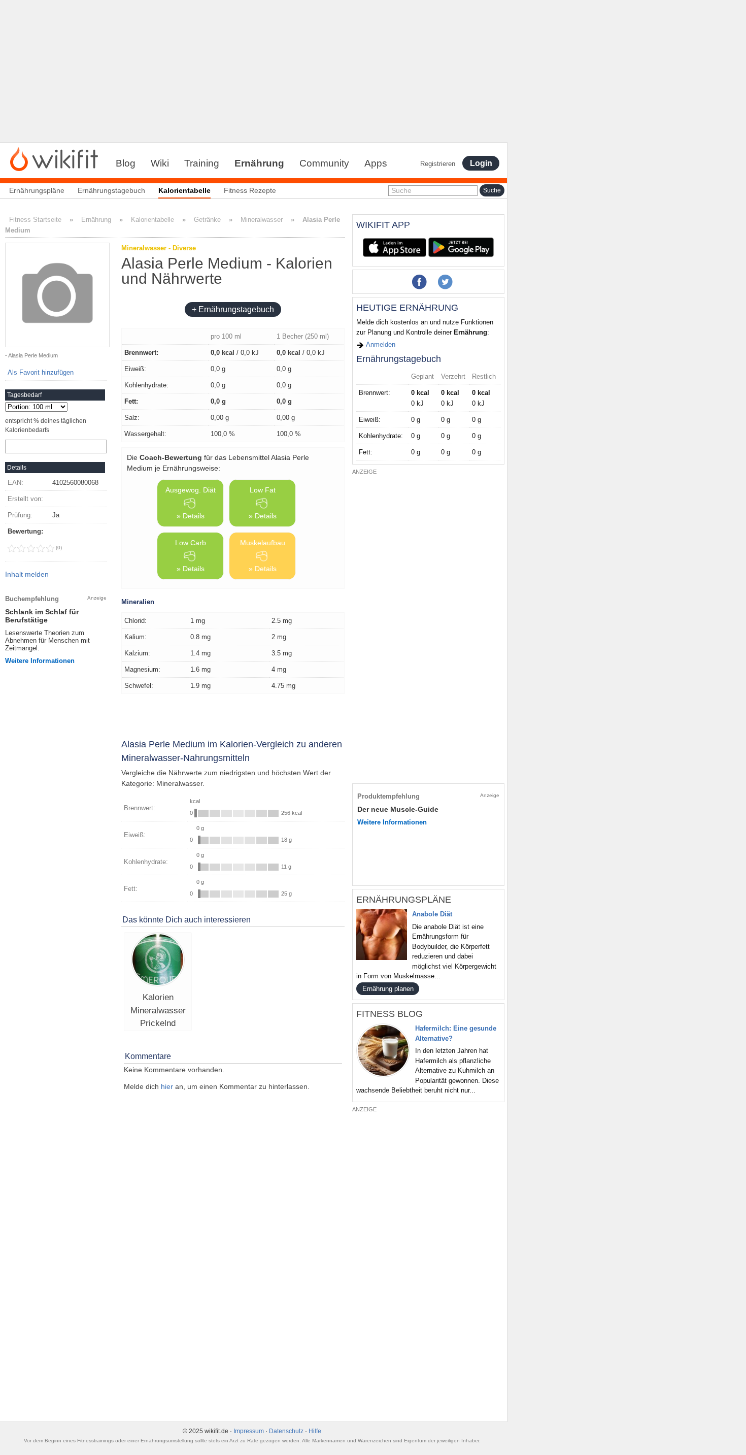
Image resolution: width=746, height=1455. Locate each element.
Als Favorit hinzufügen (41, 372)
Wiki (160, 163)
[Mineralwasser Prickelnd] (158, 961)
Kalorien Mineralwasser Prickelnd (158, 1010)
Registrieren (437, 164)
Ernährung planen (388, 989)
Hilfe (315, 1431)
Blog (125, 163)
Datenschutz (286, 1431)
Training (201, 163)
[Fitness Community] (54, 158)
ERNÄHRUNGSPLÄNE (403, 900)
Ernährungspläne (36, 190)
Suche (401, 190)
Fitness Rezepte (250, 190)
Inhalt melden (27, 574)
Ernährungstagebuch (111, 190)
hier (167, 1086)
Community (324, 163)
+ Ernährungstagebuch (233, 309)
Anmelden (379, 344)
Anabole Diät (432, 914)
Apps (375, 163)
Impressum (248, 1431)
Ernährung (259, 163)
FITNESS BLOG (389, 1014)
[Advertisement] (253, 71)
